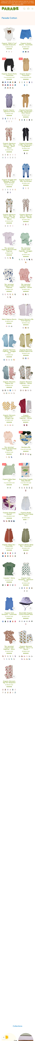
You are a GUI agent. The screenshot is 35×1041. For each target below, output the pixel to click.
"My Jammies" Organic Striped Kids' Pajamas (9, 449)
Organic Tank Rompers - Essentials (9, 613)
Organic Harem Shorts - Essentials (25, 44)
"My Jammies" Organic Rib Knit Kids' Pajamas (9, 249)
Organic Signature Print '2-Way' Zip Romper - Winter (26, 216)
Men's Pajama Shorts (9, 319)
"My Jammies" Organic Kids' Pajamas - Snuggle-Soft (26, 250)
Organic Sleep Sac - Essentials (9, 545)
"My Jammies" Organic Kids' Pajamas (9, 286)
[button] (24, 8)
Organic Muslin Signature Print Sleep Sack (26, 514)
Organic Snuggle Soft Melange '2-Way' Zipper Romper (9, 181)
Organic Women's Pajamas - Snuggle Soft (9, 351)
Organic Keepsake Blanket (9, 513)
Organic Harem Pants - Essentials (9, 74)
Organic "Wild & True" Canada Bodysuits (9, 44)
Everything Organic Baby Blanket (26, 480)
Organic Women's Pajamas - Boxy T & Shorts (26, 648)
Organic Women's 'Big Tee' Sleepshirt (9, 682)
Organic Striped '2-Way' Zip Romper (26, 180)
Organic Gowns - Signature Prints (9, 110)
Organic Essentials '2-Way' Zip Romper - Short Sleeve (25, 111)
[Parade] (10, 8)
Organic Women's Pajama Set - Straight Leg (9, 417)
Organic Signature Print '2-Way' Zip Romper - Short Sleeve (9, 146)
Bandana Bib (25, 447)
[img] (9, 48)
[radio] (7, 52)
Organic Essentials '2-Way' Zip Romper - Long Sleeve (25, 145)
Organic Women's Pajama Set (9, 382)
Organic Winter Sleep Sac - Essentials (25, 545)
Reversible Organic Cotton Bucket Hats (26, 613)
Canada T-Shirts (9, 578)
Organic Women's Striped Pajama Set (26, 350)
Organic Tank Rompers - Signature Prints (26, 579)
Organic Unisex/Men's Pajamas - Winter (26, 417)
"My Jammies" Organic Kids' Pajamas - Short (9, 648)
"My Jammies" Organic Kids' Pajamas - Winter (26, 286)
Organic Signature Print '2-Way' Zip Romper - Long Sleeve (9, 217)
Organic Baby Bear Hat (9, 480)
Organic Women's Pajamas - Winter (26, 382)
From (9, 77)
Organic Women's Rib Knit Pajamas (25, 320)
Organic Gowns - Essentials (26, 74)
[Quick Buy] (13, 38)
